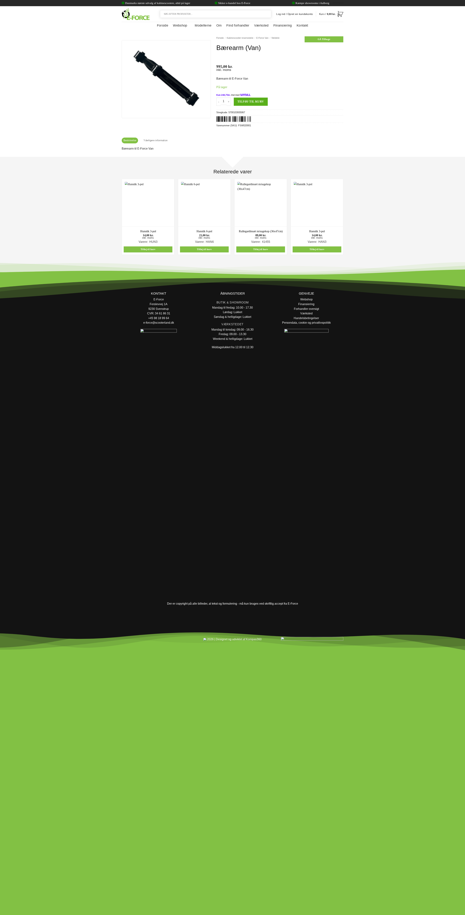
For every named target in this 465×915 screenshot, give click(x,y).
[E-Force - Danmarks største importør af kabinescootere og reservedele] (136, 14)
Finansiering (282, 25)
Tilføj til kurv (250, 101)
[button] (331, 14)
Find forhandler (237, 25)
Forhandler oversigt (306, 308)
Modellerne (203, 25)
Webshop (180, 25)
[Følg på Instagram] (134, 641)
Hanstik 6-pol (204, 231)
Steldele (275, 38)
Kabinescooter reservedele (240, 38)
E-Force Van (262, 38)
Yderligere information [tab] (155, 140)
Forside (162, 25)
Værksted (261, 25)
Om (219, 25)
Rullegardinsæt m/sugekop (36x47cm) (261, 231)
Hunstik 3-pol (148, 231)
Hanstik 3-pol (317, 231)
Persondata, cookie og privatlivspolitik (306, 322)
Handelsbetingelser (306, 318)
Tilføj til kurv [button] (148, 249)
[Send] (268, 14)
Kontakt (302, 25)
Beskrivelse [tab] (130, 140)
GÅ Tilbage (324, 39)
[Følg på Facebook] (126, 641)
